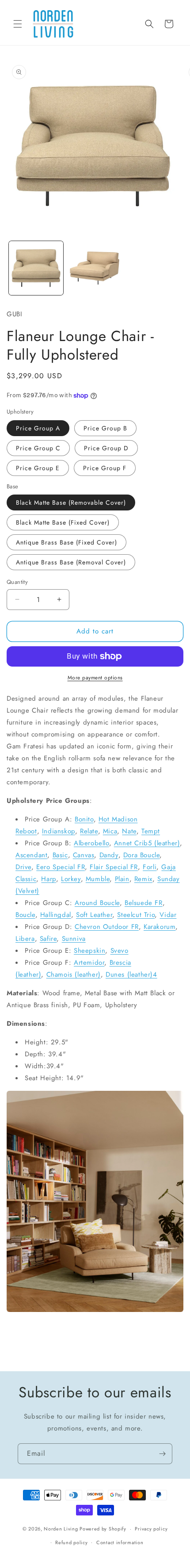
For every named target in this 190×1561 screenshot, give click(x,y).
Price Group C (38, 448)
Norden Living (61, 1528)
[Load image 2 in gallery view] (95, 268)
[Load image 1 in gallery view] (36, 268)
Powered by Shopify (103, 1528)
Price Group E (38, 468)
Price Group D (106, 448)
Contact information (119, 1542)
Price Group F (104, 468)
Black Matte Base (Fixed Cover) (63, 522)
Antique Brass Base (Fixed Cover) (66, 542)
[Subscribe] (162, 1453)
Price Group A (38, 428)
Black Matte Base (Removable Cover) (71, 502)
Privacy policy (151, 1528)
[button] (17, 24)
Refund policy (71, 1542)
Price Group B (105, 428)
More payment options (95, 678)
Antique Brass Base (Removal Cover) (71, 562)
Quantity (17, 582)
